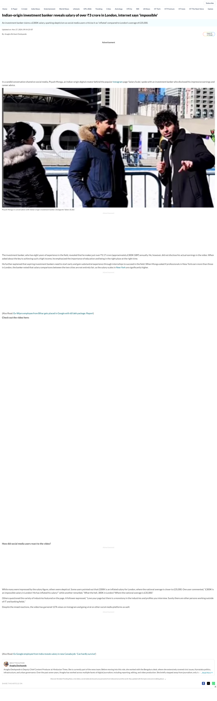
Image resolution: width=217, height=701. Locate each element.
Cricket (24, 9)
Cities (108, 9)
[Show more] (165, 679)
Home (4, 9)
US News (146, 9)
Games (210, 9)
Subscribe (210, 3)
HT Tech (157, 9)
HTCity (129, 9)
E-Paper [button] (14, 9)
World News (64, 9)
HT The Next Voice (196, 9)
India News (35, 9)
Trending (98, 9)
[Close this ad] (215, 686)
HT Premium (170, 9)
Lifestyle (76, 9)
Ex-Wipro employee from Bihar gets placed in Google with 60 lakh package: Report (53, 313)
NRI (137, 9)
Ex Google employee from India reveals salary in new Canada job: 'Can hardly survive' (54, 653)
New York (121, 267)
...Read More (206, 673)
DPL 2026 (87, 9)
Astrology (119, 9)
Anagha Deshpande (18, 665)
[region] (108, 62)
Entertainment (49, 9)
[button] (203, 683)
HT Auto (182, 9)
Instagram (118, 81)
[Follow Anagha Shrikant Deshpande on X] (29, 34)
